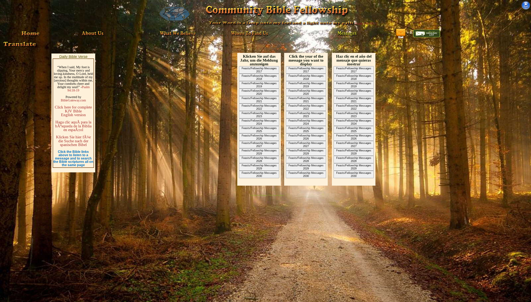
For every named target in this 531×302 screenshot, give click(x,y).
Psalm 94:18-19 (78, 88)
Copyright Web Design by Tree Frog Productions (267, 195)
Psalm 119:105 (364, 23)
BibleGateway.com (73, 100)
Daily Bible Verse (73, 57)
